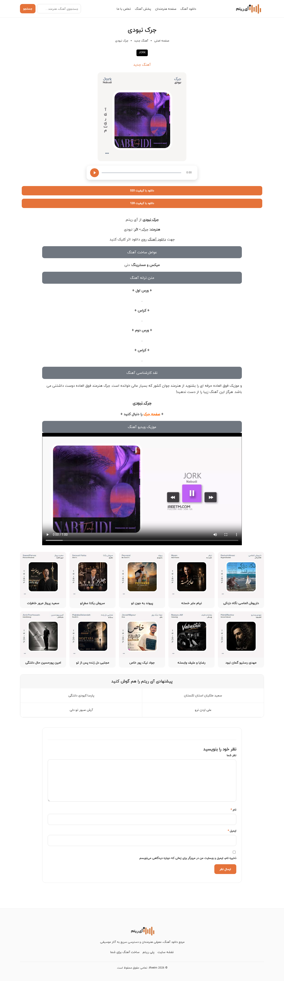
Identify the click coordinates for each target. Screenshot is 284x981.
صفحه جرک (152, 414)
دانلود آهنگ (188, 9)
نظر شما (231, 755)
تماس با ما (124, 9)
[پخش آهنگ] (94, 172)
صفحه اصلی (161, 40)
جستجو (27, 8)
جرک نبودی (151, 219)
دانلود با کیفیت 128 (142, 203)
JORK (142, 52)
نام (233, 809)
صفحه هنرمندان (165, 9)
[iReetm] (248, 9)
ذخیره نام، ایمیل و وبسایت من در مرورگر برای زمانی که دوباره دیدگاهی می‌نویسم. (187, 858)
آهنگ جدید (141, 40)
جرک (144, 229)
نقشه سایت (166, 952)
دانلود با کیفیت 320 (142, 190)
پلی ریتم (148, 952)
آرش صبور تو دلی (81, 710)
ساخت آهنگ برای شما (125, 952)
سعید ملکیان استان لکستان (203, 695)
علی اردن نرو (203, 710)
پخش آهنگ (143, 9)
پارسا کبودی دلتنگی (81, 695)
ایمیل (232, 830)
